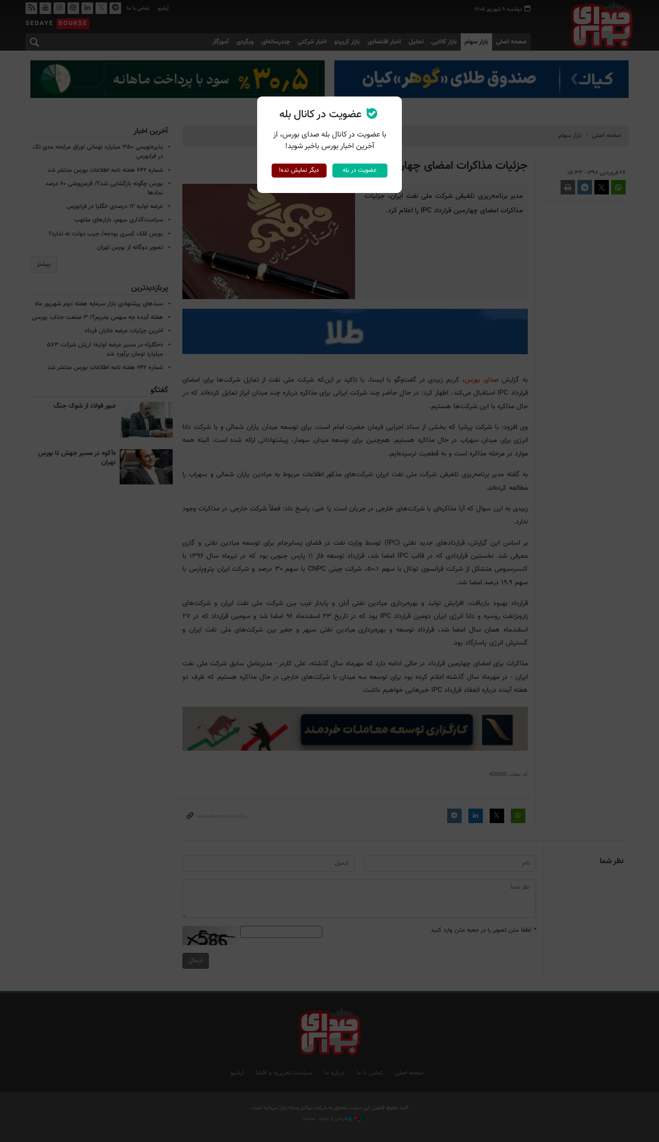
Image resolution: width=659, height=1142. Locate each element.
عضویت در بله (360, 170)
